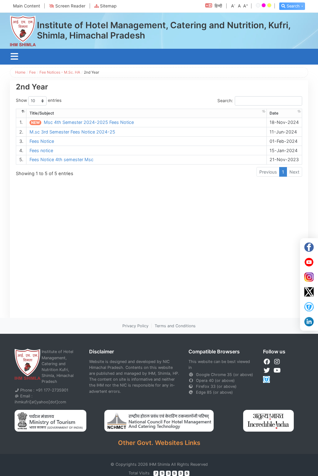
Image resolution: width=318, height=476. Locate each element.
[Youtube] (309, 262)
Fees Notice (42, 141)
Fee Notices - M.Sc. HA (59, 72)
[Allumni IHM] (309, 306)
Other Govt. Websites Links (159, 443)
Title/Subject (42, 113)
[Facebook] (309, 247)
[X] (309, 291)
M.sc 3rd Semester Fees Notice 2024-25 (72, 131)
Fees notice (41, 150)
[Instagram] (309, 276)
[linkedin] (309, 321)
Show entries (38, 100)
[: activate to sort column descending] (21, 113)
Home (20, 72)
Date (274, 113)
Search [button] (293, 6)
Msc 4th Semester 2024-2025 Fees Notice (89, 122)
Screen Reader (70, 5)
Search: (225, 100)
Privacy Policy (135, 326)
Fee (32, 72)
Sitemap (108, 5)
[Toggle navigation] (14, 56)
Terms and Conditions (175, 326)
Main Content (26, 5)
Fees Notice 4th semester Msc (61, 159)
